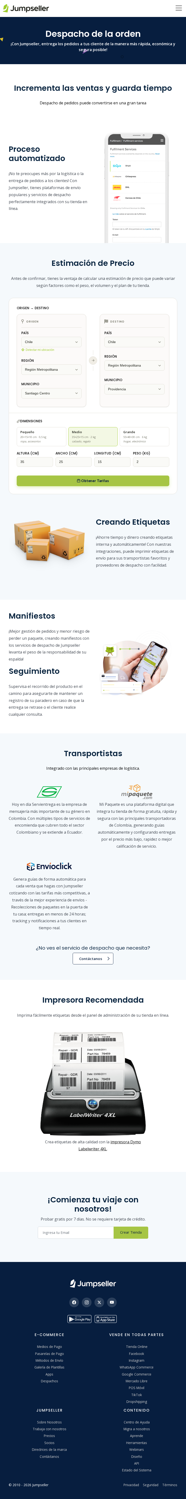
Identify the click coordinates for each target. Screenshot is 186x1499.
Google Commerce (136, 1374)
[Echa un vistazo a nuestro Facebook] (74, 1302)
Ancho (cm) (66, 453)
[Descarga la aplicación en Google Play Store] (79, 1319)
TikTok (136, 1394)
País (25, 333)
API (136, 1463)
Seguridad (150, 1485)
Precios (49, 1435)
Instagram (136, 1360)
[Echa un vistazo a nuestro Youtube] (112, 1302)
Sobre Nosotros (49, 1422)
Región (27, 360)
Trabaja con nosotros (49, 1429)
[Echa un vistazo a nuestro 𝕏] (99, 1302)
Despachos (49, 1381)
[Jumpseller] (93, 1283)
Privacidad (131, 1485)
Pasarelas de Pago (49, 1353)
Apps (49, 1374)
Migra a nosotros (137, 1429)
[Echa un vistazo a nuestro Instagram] (87, 1302)
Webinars (136, 1449)
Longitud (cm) (107, 453)
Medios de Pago (49, 1346)
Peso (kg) (141, 453)
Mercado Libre (136, 1381)
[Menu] (178, 8)
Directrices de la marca (49, 1449)
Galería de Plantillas (49, 1367)
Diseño (136, 1456)
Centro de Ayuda (137, 1422)
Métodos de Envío (49, 1360)
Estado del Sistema (136, 1470)
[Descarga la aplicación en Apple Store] (106, 1319)
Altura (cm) (28, 453)
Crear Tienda (131, 1232)
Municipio (30, 384)
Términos (169, 1485)
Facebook (136, 1353)
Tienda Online (136, 1346)
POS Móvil (136, 1387)
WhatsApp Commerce (137, 1367)
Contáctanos (90, 958)
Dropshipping (136, 1401)
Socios (49, 1442)
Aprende (136, 1435)
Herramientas (136, 1442)
